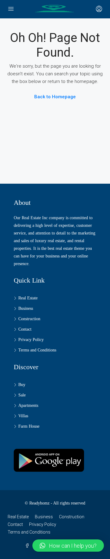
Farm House (28, 426)
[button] (68, 545)
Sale (22, 395)
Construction (29, 319)
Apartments (28, 405)
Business (25, 308)
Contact (24, 329)
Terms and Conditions (37, 350)
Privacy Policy (31, 339)
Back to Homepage (55, 96)
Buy (21, 384)
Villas (23, 416)
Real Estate (28, 298)
